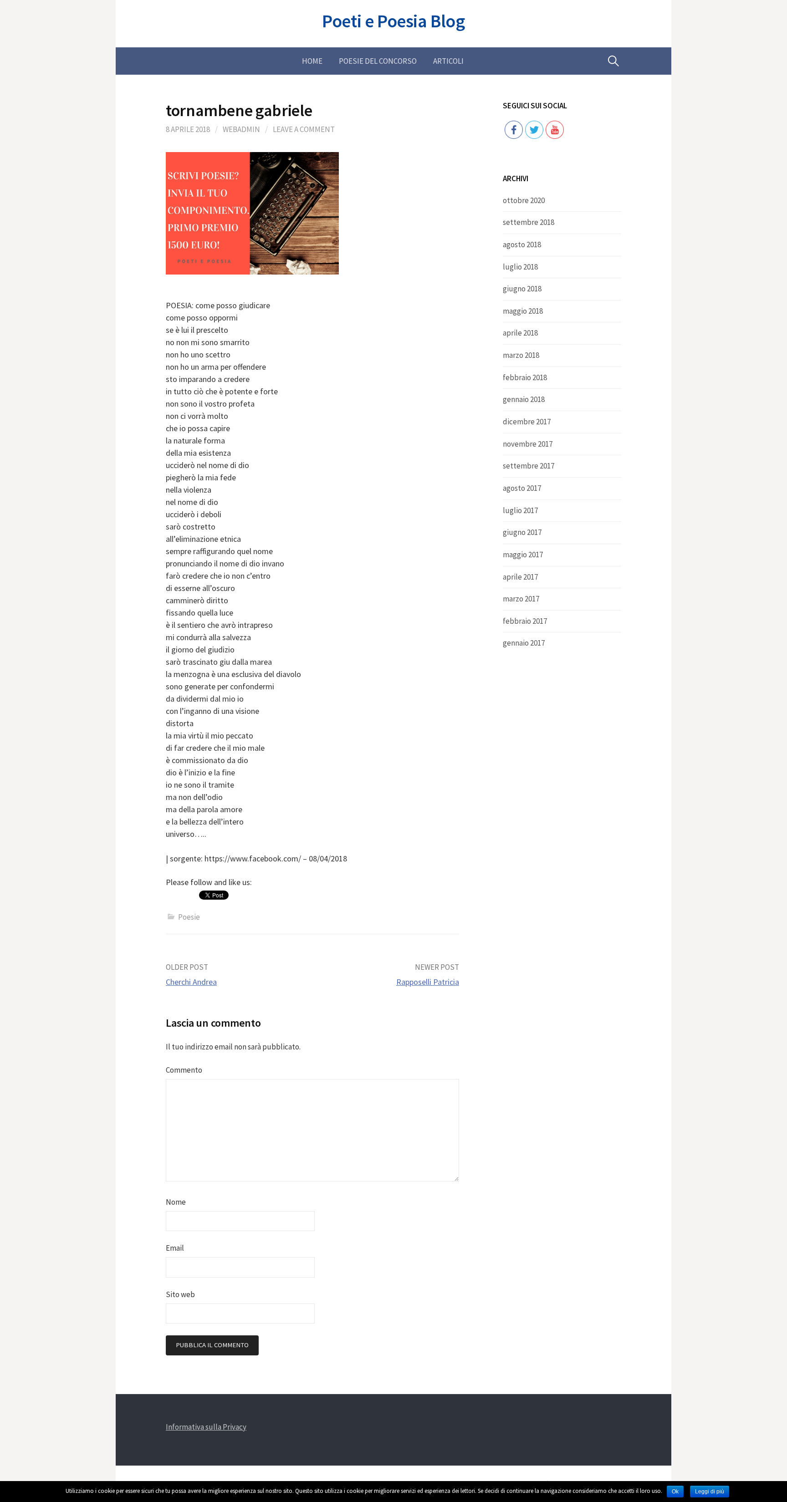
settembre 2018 (528, 222)
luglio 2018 (520, 267)
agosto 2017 (522, 488)
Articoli (448, 61)
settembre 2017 (528, 466)
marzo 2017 (521, 599)
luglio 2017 (520, 510)
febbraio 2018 (525, 377)
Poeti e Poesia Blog (393, 21)
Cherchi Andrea (191, 982)
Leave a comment (304, 129)
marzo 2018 (521, 355)
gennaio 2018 (524, 399)
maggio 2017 (523, 555)
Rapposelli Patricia (427, 982)
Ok (675, 1491)
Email (175, 1248)
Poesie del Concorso (378, 61)
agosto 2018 (522, 244)
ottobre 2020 (524, 200)
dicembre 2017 (527, 422)
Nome (176, 1202)
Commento (184, 1070)
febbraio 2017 (525, 621)
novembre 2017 (527, 444)
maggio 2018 (523, 311)
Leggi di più (709, 1491)
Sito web (180, 1294)
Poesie (189, 917)
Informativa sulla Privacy (206, 1427)
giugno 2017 (522, 532)
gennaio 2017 (524, 643)
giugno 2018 (522, 289)
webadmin (241, 129)
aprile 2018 (520, 333)
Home (312, 61)
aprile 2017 (520, 577)
